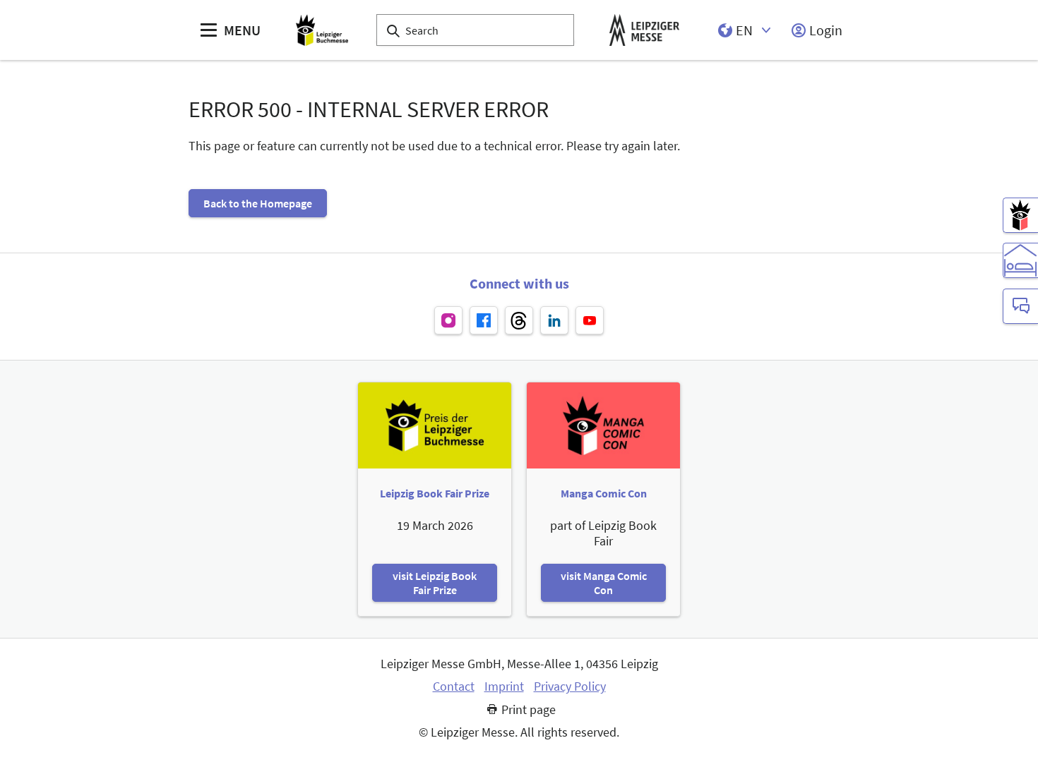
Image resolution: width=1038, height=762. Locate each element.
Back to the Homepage (257, 203)
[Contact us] (1020, 306)
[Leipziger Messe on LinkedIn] (554, 320)
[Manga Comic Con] (1020, 215)
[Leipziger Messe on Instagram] (448, 320)
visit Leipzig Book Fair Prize (435, 583)
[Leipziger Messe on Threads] (519, 320)
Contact (454, 686)
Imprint (504, 686)
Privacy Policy (570, 686)
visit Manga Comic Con (604, 583)
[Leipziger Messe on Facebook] (484, 320)
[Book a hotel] (1020, 260)
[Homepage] (322, 30)
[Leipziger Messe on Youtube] (589, 320)
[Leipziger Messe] (644, 30)
